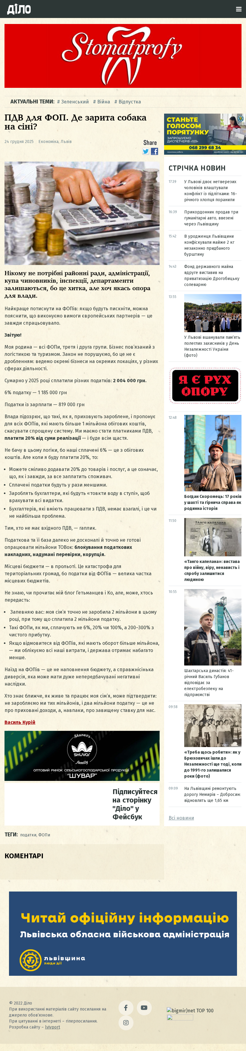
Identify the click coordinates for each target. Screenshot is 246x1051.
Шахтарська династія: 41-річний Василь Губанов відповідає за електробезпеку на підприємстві (209, 682)
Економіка (48, 141)
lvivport (52, 1027)
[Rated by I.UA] (180, 1019)
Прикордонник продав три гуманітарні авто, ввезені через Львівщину (211, 218)
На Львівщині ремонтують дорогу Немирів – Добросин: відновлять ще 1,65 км (212, 794)
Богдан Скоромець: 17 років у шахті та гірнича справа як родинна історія (213, 502)
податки (28, 835)
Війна (103, 102)
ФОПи (44, 835)
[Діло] (18, 9)
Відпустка (129, 102)
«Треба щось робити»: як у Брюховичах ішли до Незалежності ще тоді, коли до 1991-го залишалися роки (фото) (213, 764)
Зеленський (75, 102)
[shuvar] (82, 779)
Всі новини (181, 818)
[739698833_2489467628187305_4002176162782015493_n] (123, 86)
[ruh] (205, 403)
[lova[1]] (123, 974)
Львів (66, 141)
